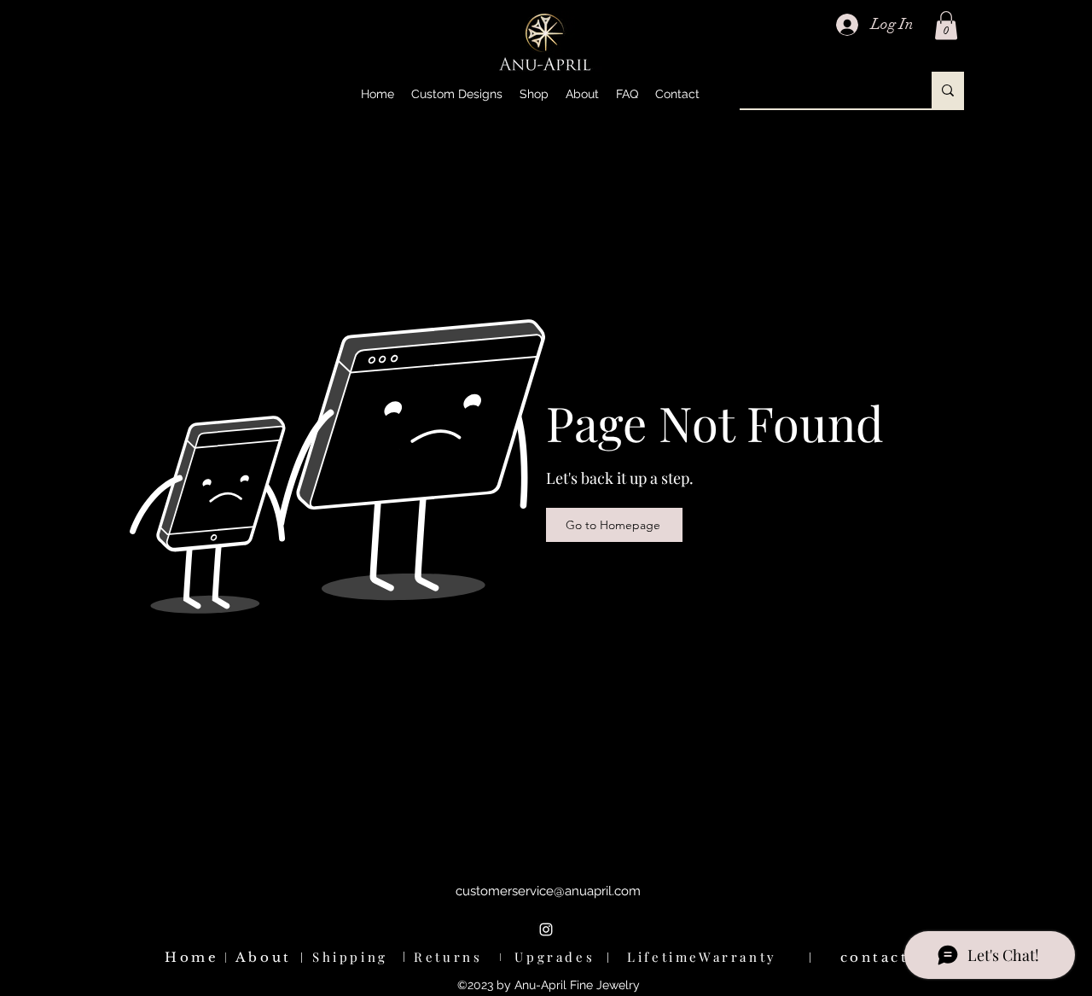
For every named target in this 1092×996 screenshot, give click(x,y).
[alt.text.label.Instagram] (546, 929)
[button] (534, 94)
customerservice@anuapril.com (548, 891)
